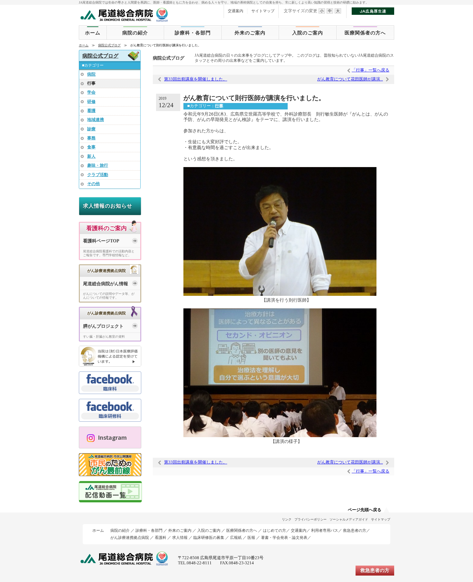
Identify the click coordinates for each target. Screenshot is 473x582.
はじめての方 (274, 530)
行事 (219, 106)
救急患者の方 (354, 530)
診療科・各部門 (193, 32)
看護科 (160, 537)
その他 (93, 184)
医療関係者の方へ (365, 32)
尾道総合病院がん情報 (105, 283)
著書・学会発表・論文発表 (284, 537)
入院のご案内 (307, 32)
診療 (91, 129)
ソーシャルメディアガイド (348, 519)
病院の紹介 (135, 32)
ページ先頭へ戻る (364, 510)
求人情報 (180, 537)
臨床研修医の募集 (208, 537)
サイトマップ (262, 11)
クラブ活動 (97, 175)
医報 (251, 537)
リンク (287, 519)
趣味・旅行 (97, 165)
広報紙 (236, 537)
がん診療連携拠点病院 (129, 537)
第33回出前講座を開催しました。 (195, 79)
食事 (91, 147)
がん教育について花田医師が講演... (350, 79)
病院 (91, 74)
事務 (91, 138)
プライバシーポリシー (310, 519)
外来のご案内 (250, 32)
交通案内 (235, 11)
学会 (91, 92)
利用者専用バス (324, 530)
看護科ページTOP (101, 241)
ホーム (92, 32)
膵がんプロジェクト (103, 326)
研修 (91, 101)
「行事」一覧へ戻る (370, 70)
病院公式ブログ (109, 45)
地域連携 (95, 119)
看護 (91, 110)
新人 (91, 156)
